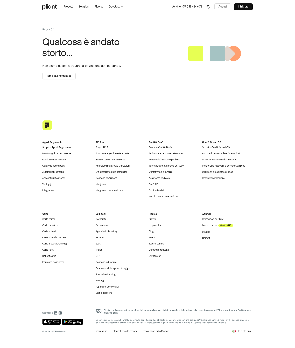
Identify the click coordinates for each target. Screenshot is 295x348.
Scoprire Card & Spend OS (216, 147)
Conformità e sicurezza (160, 172)
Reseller (100, 237)
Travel (99, 250)
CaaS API (153, 184)
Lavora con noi (216, 225)
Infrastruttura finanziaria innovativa (219, 160)
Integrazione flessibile (213, 178)
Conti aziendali (156, 190)
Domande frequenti (159, 250)
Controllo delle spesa (53, 166)
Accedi (223, 6)
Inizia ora (243, 6)
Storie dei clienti (104, 293)
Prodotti (68, 6)
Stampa (206, 232)
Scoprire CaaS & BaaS (160, 147)
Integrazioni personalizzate (109, 190)
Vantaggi (46, 184)
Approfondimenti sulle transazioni (113, 166)
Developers (116, 6)
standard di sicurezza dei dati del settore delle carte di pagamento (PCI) (188, 310)
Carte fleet (48, 250)
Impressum (101, 331)
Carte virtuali (49, 231)
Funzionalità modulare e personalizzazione (223, 166)
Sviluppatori (155, 256)
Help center (155, 225)
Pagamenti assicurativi (107, 287)
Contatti (206, 238)
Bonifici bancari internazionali (110, 160)
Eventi (152, 237)
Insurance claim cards (53, 262)
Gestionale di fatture (106, 262)
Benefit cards (49, 256)
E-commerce (102, 225)
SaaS (98, 244)
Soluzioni (84, 6)
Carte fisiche (48, 219)
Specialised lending (106, 274)
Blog (151, 231)
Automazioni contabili (53, 172)
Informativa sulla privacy (125, 331)
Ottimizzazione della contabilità (111, 172)
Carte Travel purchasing (54, 244)
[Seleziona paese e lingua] (208, 6)
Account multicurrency (53, 178)
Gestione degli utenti (106, 178)
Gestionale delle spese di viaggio (113, 268)
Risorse (99, 6)
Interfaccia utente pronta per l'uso (166, 166)
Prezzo (152, 219)
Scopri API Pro (103, 147)
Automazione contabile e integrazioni (221, 153)
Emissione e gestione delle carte (112, 153)
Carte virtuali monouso (54, 237)
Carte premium (50, 225)
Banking (100, 280)
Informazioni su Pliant (212, 219)
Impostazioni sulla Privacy (156, 331)
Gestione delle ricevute (54, 160)
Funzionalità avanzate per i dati (164, 160)
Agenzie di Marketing (106, 231)
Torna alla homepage (59, 76)
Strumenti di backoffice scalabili (218, 172)
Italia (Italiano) (244, 331)
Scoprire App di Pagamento (56, 147)
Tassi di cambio (156, 244)
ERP (98, 256)
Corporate (101, 219)
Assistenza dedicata (159, 178)
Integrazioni (48, 190)
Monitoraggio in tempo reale (57, 153)
